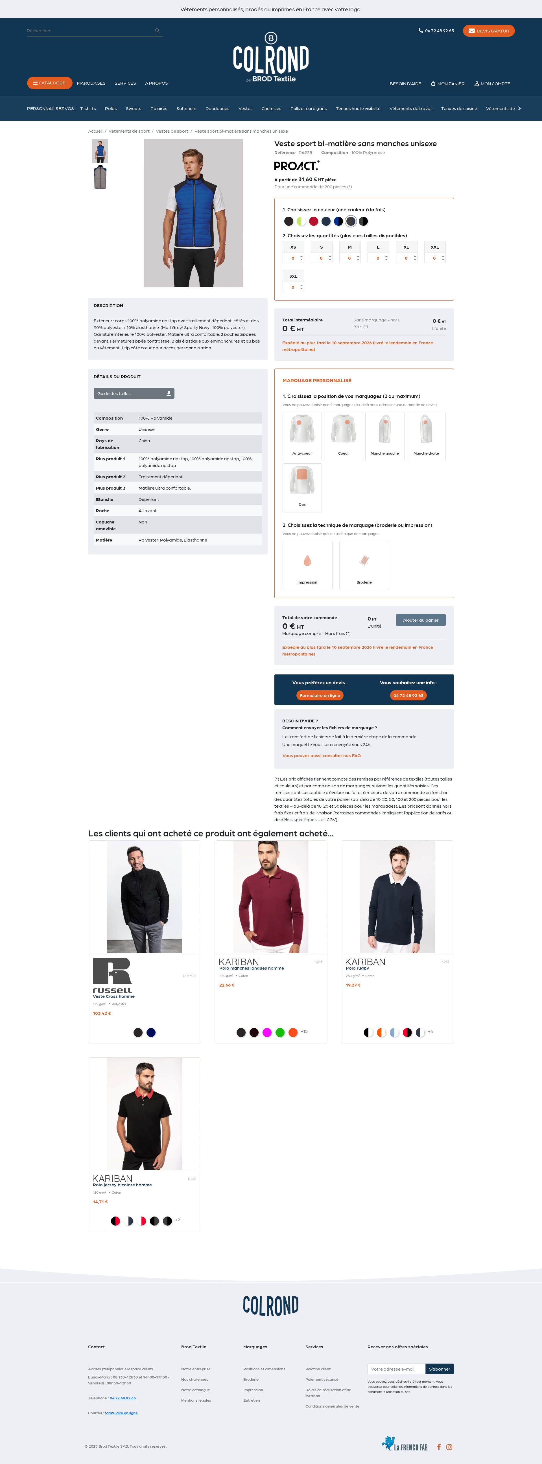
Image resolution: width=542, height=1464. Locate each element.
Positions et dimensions (264, 1368)
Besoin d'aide (405, 83)
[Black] (138, 1032)
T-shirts (88, 108)
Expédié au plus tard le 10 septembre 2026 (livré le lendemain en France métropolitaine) (357, 346)
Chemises (271, 108)
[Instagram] (449, 1447)
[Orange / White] (381, 1032)
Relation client (318, 1368)
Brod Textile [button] (193, 1346)
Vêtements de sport (506, 108)
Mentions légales (196, 1400)
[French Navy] (151, 1032)
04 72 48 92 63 (408, 695)
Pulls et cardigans (308, 108)
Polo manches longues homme (251, 967)
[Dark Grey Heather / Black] (167, 1221)
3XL (293, 276)
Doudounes (218, 108)
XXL (435, 246)
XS (293, 246)
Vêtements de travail (411, 108)
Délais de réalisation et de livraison (328, 1392)
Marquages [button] (91, 83)
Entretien (251, 1400)
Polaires (158, 108)
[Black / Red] (115, 1221)
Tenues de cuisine (459, 108)
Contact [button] (96, 1346)
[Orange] (293, 1032)
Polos (111, 108)
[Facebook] (439, 1447)
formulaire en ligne (121, 1412)
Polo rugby (357, 967)
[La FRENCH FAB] (404, 1442)
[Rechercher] (157, 30)
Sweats (133, 108)
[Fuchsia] (267, 1032)
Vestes (246, 108)
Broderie (251, 1379)
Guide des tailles (114, 393)
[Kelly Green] (280, 1032)
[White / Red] (141, 1221)
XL (406, 246)
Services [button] (125, 83)
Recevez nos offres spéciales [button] (398, 1346)
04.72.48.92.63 (123, 1397)
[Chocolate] (254, 1032)
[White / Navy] (128, 1221)
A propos (156, 83)
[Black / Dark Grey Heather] (154, 1221)
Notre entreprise (196, 1368)
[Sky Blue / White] (394, 1032)
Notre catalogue (195, 1389)
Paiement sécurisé (321, 1379)
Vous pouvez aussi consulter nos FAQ (322, 755)
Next (519, 108)
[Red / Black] (407, 1032)
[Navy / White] (420, 1032)
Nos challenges (194, 1379)
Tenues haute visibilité (358, 108)
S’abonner (439, 1368)
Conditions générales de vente (332, 1406)
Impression (253, 1389)
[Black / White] (368, 1032)
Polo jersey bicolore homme (122, 1184)
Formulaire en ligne (320, 695)
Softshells (186, 108)
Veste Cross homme (114, 996)
